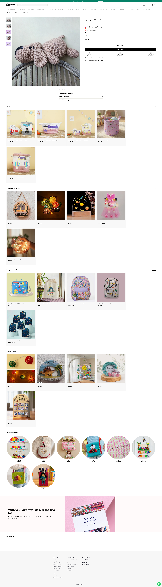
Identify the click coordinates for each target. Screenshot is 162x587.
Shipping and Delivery (72, 562)
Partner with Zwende (72, 559)
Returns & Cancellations (72, 564)
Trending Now (93, 9)
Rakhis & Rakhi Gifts (57, 577)
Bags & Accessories (51, 9)
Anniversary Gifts (103, 9)
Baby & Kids (70, 9)
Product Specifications (66, 93)
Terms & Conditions (71, 561)
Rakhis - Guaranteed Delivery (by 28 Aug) (15, 9)
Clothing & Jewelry (57, 573)
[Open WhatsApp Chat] (159, 584)
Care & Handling (64, 100)
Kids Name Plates (40, 9)
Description (62, 90)
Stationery (85, 9)
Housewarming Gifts (57, 566)
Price (86, 32)
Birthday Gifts (122, 9)
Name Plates (31, 9)
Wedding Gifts (113, 9)
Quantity (87, 39)
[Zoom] (46, 51)
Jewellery (78, 9)
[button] (12, 226)
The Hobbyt (87, 22)
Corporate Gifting (24, 12)
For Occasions (131, 9)
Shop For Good (146, 9)
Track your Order (71, 557)
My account (70, 570)
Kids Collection (56, 570)
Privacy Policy (70, 566)
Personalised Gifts (57, 568)
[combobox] (32, 5)
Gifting (138, 9)
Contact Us (69, 568)
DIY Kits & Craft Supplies (11, 12)
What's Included (64, 96)
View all (154, 106)
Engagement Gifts (57, 564)
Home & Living (61, 9)
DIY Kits (54, 559)
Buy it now (120, 49)
